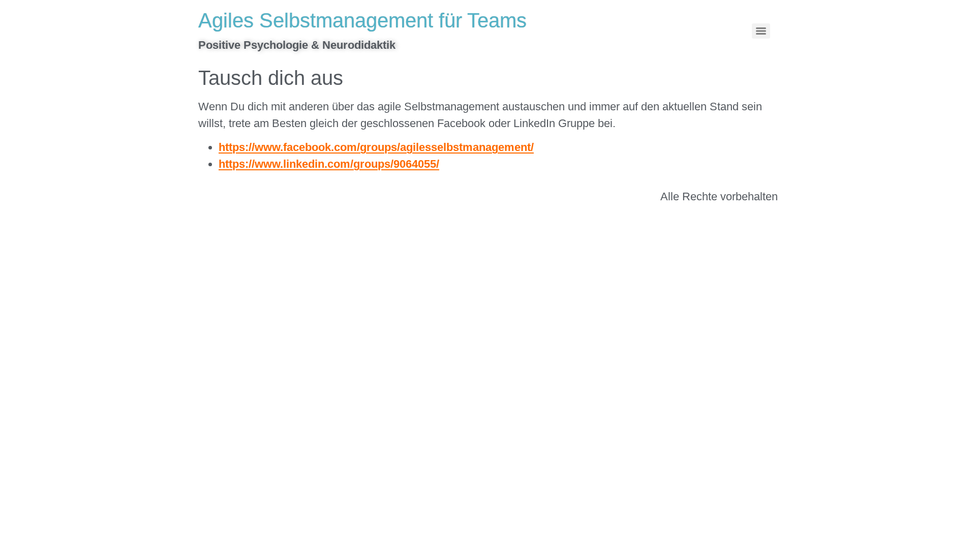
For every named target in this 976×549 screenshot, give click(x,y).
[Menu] (761, 31)
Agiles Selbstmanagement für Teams (362, 20)
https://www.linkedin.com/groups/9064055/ (329, 164)
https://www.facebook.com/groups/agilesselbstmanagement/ (376, 147)
